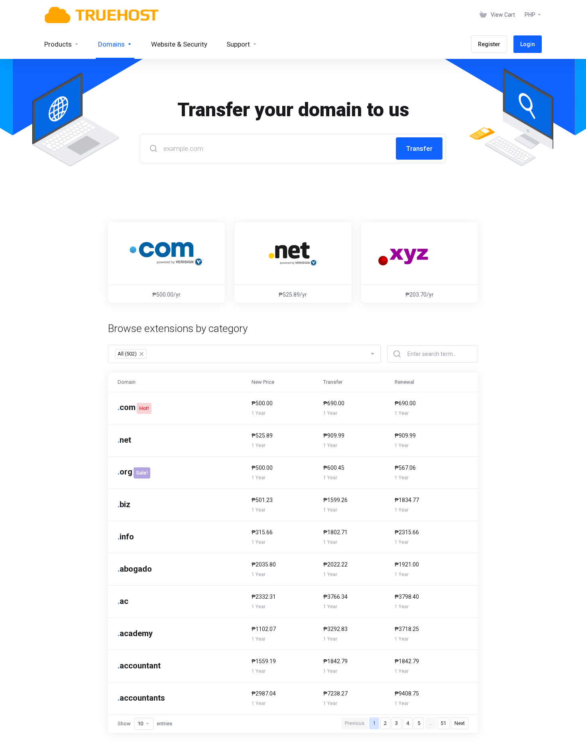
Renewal (404, 382)
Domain (127, 382)
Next (459, 723)
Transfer (419, 148)
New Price (263, 382)
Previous (354, 723)
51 (443, 723)
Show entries (145, 724)
